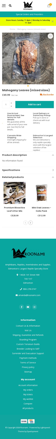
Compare (28, 403)
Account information (28, 385)
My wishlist (28, 399)
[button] (28, 85)
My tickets (28, 394)
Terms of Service (28, 362)
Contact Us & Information (28, 325)
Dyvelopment (32, 431)
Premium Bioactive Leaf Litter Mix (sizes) (14, 211)
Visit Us (28, 330)
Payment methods (28, 358)
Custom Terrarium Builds (28, 344)
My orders (28, 389)
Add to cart (34, 104)
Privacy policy (28, 367)
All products (28, 408)
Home (12, 29)
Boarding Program (28, 339)
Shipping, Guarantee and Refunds (28, 335)
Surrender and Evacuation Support (28, 353)
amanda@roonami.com (29, 295)
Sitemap (28, 371)
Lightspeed (45, 427)
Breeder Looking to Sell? (28, 348)
